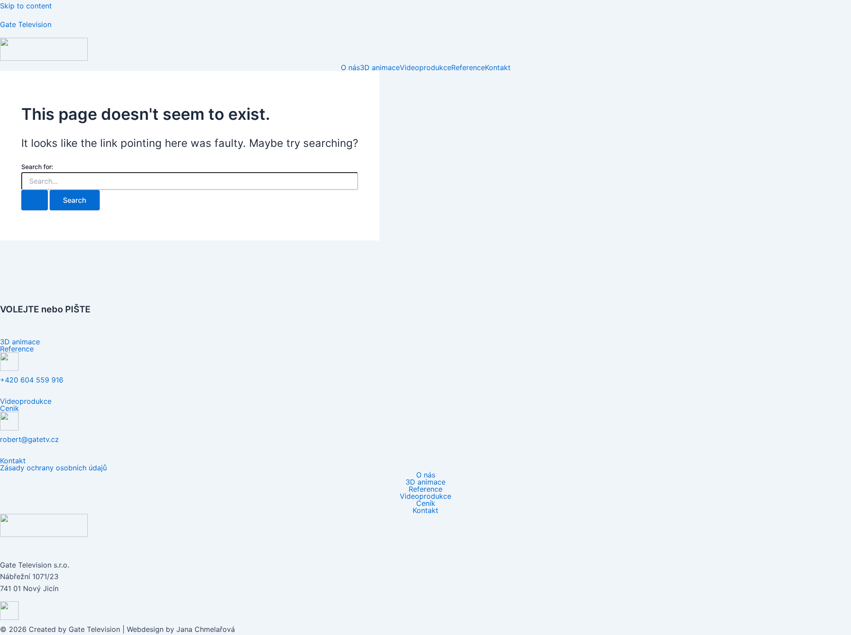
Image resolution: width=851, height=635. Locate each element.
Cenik (9, 408)
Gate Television (25, 24)
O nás (350, 67)
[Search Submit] (34, 200)
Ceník (425, 503)
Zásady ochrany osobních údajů (53, 467)
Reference (468, 67)
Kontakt (498, 67)
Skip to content (26, 5)
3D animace (380, 67)
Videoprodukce (425, 67)
